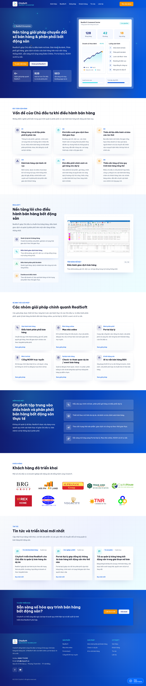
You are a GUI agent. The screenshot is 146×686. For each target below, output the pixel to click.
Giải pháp (72, 4)
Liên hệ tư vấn (110, 612)
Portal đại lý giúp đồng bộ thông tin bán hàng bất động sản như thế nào (73, 559)
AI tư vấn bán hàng (93, 651)
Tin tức (92, 4)
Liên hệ (100, 4)
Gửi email (124, 612)
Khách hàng (83, 4)
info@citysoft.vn (23, 661)
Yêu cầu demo (126, 4)
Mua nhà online (67, 648)
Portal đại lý (66, 651)
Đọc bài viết (19, 577)
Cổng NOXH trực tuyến (70, 655)
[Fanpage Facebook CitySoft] (15, 670)
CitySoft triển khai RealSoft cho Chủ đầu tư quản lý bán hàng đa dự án (31, 559)
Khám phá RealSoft (39, 64)
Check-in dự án (92, 648)
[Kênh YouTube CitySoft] (20, 670)
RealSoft (63, 4)
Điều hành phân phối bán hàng (97, 644)
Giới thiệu (53, 4)
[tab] (36, 240)
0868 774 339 (23, 658)
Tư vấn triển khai (20, 64)
